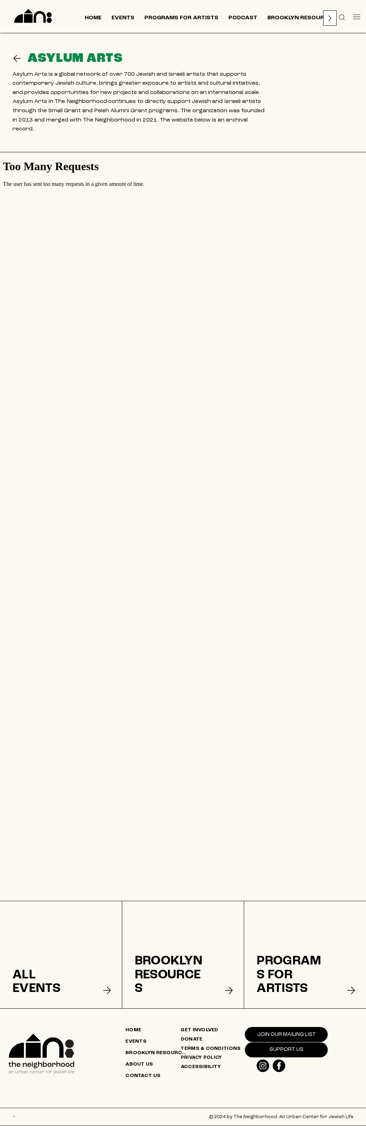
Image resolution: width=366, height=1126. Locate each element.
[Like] (263, 1066)
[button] (342, 16)
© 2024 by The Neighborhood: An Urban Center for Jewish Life (281, 1117)
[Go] (20, 58)
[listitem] (61, 954)
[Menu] (357, 16)
